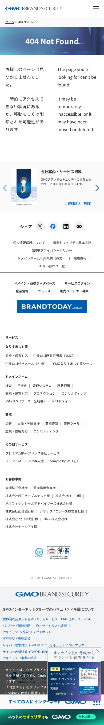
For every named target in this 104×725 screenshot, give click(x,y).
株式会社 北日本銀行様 (21, 518)
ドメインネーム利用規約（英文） (42, 258)
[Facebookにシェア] (53, 226)
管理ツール (72, 423)
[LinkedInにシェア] (66, 226)
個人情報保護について (29, 242)
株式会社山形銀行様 (19, 511)
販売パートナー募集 (74, 291)
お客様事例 (13, 479)
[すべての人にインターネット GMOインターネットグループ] (45, 702)
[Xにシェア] (40, 226)
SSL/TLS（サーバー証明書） (26, 401)
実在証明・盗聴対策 (16, 638)
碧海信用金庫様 (44, 487)
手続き (22, 385)
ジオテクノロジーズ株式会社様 (62, 511)
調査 (8, 385)
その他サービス (16, 444)
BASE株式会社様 (55, 518)
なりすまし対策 (16, 346)
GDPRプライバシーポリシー (52, 250)
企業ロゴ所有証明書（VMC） (54, 355)
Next (97, 187)
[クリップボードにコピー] (79, 226)
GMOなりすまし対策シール (72, 363)
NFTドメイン (61, 401)
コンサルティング (74, 393)
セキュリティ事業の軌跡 (20, 658)
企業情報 (22, 291)
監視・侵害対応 (16, 355)
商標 (8, 414)
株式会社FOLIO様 (68, 495)
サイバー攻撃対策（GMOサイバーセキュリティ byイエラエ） (45, 645)
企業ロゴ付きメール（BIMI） (26, 363)
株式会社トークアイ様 (21, 526)
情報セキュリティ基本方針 (72, 242)
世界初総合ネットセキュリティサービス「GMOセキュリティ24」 (48, 619)
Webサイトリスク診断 (51, 626)
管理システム (42, 385)
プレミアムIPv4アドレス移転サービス (32, 453)
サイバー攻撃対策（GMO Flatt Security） (30, 652)
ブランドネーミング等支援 (24, 461)
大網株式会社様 (16, 487)
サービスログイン (77, 283)
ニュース (44, 291)
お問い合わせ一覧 (52, 266)
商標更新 (51, 423)
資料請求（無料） (80, 203)
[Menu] (96, 9)
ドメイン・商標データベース (34, 283)
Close (98, 651)
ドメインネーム (16, 376)
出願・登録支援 (28, 423)
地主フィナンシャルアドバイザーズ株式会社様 (38, 503)
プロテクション (44, 393)
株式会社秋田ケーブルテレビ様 (27, 495)
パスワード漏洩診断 (16, 626)
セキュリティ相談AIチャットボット (27, 632)
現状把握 (63, 385)
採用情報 (80, 258)
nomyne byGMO (61, 461)
